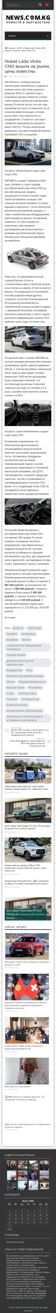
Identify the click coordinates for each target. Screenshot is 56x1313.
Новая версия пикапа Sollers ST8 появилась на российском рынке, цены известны (25, 868)
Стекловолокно (27, 693)
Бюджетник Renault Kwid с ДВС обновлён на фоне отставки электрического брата (27, 882)
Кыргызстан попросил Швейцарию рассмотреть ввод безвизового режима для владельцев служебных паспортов (26, 1005)
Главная (11, 48)
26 (22, 1222)
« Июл (9, 1229)
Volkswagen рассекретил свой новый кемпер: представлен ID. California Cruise (26, 787)
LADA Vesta (34, 628)
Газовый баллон (16, 655)
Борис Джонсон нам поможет (17, 1087)
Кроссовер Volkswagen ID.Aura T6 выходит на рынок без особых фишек (27, 827)
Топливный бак (30, 699)
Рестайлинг (35, 687)
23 (47, 1219)
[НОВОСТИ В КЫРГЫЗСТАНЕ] (28, 22)
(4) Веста (18, 628)
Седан (10, 693)
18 (16, 1219)
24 (10, 1222)
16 (47, 1215)
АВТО (19, 48)
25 (16, 1222)
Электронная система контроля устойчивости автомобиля (25, 718)
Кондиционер (14, 670)
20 (28, 1219)
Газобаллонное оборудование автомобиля (24, 647)
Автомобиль (28, 634)
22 (40, 1219)
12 (22, 1215)
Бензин (26, 639)
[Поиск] (40, 5)
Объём (10, 682)
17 (10, 1219)
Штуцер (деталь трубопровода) (24, 710)
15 (40, 1215)
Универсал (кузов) (17, 705)
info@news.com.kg (21, 1293)
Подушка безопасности (32, 682)
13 (28, 1215)
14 (34, 1215)
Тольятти (12, 699)
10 (10, 1215)
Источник (10, 617)
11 (16, 1215)
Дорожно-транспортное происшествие (20, 662)
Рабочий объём (15, 687)
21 (34, 1219)
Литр (29, 670)
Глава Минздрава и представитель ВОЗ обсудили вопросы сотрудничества (27, 742)
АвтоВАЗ (12, 634)
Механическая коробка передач (25, 676)
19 (22, 1219)
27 (28, 1222)
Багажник (12, 639)
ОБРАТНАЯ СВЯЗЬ (15, 1242)
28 (34, 1222)
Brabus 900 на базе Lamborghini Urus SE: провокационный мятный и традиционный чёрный (30, 731)
